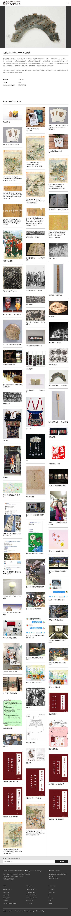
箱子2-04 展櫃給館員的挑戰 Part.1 (57, 641)
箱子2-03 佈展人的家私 (10, 638)
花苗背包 (5, 441)
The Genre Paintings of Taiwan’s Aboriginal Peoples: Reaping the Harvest (12, 178)
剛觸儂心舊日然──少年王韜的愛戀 (35, 259)
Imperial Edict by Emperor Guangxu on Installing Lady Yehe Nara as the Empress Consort (12, 222)
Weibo (50, 903)
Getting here (6, 898)
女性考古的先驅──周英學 (34, 291)
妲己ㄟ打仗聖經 (53, 749)
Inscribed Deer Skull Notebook (55, 152)
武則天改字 (29, 369)
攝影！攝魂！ (53, 258)
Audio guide (6, 895)
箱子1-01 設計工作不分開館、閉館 (12, 597)
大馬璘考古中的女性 (55, 343)
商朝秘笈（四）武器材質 (10, 817)
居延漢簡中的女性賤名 (55, 295)
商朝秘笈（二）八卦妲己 (56, 784)
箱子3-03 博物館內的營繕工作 (35, 587)
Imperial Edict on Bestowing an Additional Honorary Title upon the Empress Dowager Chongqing (12, 195)
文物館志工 (6, 477)
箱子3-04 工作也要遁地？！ (57, 600)
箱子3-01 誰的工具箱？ (10, 671)
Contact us (29, 903)
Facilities (5, 900)
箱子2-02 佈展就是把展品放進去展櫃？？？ (35, 636)
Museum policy (7, 889)
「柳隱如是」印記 (54, 464)
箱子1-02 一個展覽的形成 (33, 609)
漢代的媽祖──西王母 (33, 237)
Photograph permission (9, 903)
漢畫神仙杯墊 (53, 365)
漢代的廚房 (29, 304)
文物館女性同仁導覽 (9, 364)
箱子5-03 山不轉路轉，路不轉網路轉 (58, 523)
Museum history (30, 892)
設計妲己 (28, 763)
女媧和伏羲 (6, 404)
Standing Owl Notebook (11, 144)
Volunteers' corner (8, 911)
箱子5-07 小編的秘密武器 (56, 551)
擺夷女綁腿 (52, 437)
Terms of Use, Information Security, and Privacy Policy (29, 911)
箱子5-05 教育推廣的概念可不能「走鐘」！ (12, 534)
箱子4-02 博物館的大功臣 (33, 683)
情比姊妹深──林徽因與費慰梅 (58, 209)
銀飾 (27, 460)
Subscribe (61, 861)
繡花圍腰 (28, 429)
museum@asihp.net (8, 880)
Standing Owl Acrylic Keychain (32, 129)
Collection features (31, 895)
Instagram (51, 892)
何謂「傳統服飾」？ (9, 261)
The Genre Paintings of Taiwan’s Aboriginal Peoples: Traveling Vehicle (35, 201)
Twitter (51, 898)
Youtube (51, 900)
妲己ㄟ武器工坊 (8, 728)
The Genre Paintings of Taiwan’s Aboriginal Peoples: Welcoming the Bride (35, 833)
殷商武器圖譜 (53, 714)
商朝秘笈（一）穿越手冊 (10, 782)
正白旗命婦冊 (30, 496)
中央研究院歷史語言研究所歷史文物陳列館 (11, 3)
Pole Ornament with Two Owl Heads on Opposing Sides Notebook (58, 127)
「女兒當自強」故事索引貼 (34, 346)
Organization (29, 900)
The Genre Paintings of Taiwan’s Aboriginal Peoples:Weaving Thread (57, 186)
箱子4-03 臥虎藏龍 (54, 687)
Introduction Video (31, 889)
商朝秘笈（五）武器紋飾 (56, 819)
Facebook (51, 889)
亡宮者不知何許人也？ (10, 291)
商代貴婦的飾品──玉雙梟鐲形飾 (35, 391)
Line (50, 895)
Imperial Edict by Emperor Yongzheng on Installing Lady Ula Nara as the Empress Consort (57, 234)
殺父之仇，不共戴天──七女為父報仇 (35, 323)
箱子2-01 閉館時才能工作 (56, 620)
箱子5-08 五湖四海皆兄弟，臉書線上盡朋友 (12, 573)
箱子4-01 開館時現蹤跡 (10, 693)
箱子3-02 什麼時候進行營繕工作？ (58, 572)
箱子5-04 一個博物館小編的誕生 (35, 516)
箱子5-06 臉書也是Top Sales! (35, 553)
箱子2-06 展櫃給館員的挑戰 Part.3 (57, 663)
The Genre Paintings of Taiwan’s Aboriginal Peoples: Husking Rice (12, 851)
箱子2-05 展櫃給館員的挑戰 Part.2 (34, 659)
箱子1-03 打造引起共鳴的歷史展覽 (12, 614)
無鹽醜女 (28, 708)
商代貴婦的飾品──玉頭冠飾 (58, 385)
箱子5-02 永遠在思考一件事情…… (11, 496)
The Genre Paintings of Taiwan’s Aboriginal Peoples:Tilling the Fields (34, 164)
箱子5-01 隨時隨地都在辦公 (57, 486)
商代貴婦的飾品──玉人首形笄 (58, 422)
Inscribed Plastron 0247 (12, 344)
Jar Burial (52, 316)
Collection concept (31, 898)
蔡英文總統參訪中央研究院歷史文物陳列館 (12, 386)
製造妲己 (5, 746)
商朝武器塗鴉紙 (30, 743)
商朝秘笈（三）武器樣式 (33, 798)
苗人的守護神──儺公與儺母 (12, 314)
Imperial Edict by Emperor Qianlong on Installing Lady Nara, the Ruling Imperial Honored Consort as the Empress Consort (35, 221)
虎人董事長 (6, 122)
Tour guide (6, 892)
